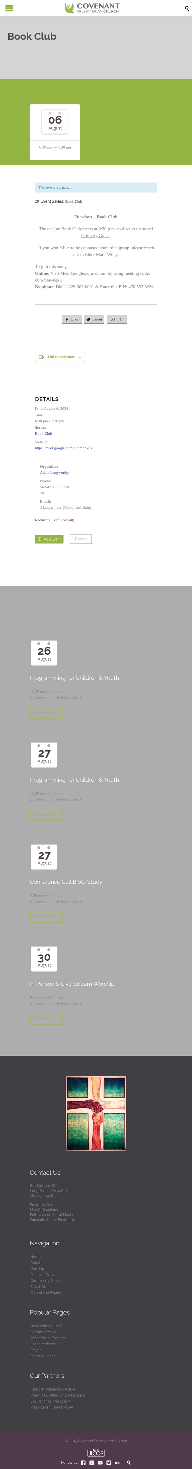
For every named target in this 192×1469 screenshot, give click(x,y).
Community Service (46, 1281)
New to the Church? (46, 1326)
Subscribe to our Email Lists (52, 1220)
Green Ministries (43, 1344)
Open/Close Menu (9, 8)
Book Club (43, 434)
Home (35, 1257)
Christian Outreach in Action (52, 1389)
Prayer (35, 1350)
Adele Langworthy (54, 472)
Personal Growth (44, 1275)
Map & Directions (44, 1210)
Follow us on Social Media (51, 1215)
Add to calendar (60, 356)
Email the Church (44, 1205)
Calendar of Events (45, 1293)
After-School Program (48, 1338)
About (35, 1263)
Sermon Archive (43, 1332)
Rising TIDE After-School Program (57, 1395)
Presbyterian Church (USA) (51, 1407)
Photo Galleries (42, 1356)
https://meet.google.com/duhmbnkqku (64, 448)
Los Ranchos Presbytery (50, 1401)
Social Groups (42, 1287)
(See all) (68, 520)
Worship (37, 1269)
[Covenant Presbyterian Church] (92, 8)
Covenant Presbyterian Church (58, 697)
